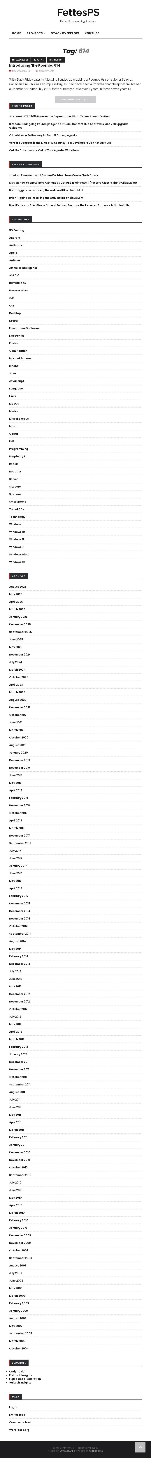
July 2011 (14, 1099)
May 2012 (15, 1024)
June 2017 (15, 858)
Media (13, 411)
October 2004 (19, 1348)
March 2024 (17, 670)
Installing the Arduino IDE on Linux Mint (57, 190)
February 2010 (18, 1220)
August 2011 (17, 1092)
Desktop (15, 313)
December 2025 (20, 624)
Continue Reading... (76, 99)
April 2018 (15, 820)
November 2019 (19, 768)
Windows (15, 524)
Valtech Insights (20, 1382)
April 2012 (15, 1032)
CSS (12, 305)
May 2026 (15, 594)
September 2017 (20, 843)
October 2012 (18, 1009)
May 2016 (15, 881)
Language (16, 388)
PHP (11, 441)
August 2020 (18, 745)
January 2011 (17, 1145)
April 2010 (15, 1205)
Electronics (16, 336)
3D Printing (16, 230)
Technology (56, 60)
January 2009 (18, 1311)
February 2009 (19, 1303)
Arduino (14, 260)
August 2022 (17, 700)
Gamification (18, 351)
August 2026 (17, 587)
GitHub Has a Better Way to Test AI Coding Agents (43, 135)
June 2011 (15, 1107)
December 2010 (19, 1152)
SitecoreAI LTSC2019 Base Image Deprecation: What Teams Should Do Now (59, 116)
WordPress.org (19, 1430)
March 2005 (17, 1341)
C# (11, 298)
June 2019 (15, 775)
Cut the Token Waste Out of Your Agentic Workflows (44, 150)
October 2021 (18, 715)
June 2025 (16, 639)
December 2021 (19, 707)
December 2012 (19, 994)
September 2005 (20, 1333)
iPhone (13, 366)
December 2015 (19, 903)
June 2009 (16, 1280)
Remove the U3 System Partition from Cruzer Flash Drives (59, 175)
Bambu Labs (17, 283)
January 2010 (18, 1228)
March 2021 (16, 730)
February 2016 (18, 896)
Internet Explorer (20, 358)
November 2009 (20, 1243)
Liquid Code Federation (25, 1379)
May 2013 (15, 986)
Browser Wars (18, 290)
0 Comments (46, 70)
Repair (13, 464)
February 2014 (18, 956)
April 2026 (16, 602)
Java (12, 373)
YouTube (92, 33)
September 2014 (20, 934)
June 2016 (15, 873)
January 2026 (18, 617)
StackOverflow (65, 33)
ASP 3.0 (14, 275)
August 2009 (18, 1265)
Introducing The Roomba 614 (34, 65)
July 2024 (15, 662)
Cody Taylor (17, 1371)
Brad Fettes (17, 205)
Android (14, 238)
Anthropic (16, 245)
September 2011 (19, 1084)
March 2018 (16, 828)
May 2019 (15, 783)
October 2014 (18, 926)
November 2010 (19, 1160)
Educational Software (24, 328)
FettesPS (78, 12)
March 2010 (17, 1213)
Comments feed (20, 1422)
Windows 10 (17, 532)
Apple (13, 253)
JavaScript (16, 381)
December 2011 (19, 1062)
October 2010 (18, 1167)
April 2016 (15, 888)
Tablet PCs (16, 509)
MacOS (14, 403)
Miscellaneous (20, 60)
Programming (18, 449)
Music (13, 426)
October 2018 (18, 813)
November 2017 (19, 835)
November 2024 (20, 654)
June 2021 (15, 722)
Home (16, 33)
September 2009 (20, 1258)
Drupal (13, 321)
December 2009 (20, 1235)
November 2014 (19, 918)
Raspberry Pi (17, 456)
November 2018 (19, 805)
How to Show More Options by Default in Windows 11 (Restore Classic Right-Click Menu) (78, 183)
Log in (13, 1407)
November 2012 (19, 1001)
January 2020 (18, 752)
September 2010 (20, 1175)
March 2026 (17, 609)
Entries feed (17, 1415)
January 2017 (18, 866)
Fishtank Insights (20, 1375)
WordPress (96, 1451)
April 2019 (15, 790)
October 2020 (18, 737)
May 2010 (15, 1198)
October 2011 (18, 1077)
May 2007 (15, 1326)
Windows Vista (19, 554)
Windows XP (17, 562)
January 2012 (18, 1054)
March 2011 (16, 1130)
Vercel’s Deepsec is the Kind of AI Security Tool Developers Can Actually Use (60, 143)
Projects (35, 33)
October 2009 (18, 1250)
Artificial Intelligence (23, 268)
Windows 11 (16, 539)
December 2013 (19, 964)
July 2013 (15, 971)
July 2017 (15, 851)
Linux (12, 396)
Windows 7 (16, 547)
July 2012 (15, 1016)
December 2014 (19, 911)
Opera (13, 434)
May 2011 (15, 1115)
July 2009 (15, 1273)
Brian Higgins (18, 190)
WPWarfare (66, 1451)
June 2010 (15, 1190)
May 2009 (15, 1288)
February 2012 (18, 1047)
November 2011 (19, 1069)
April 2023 (16, 685)
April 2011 (15, 1122)
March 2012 (16, 1039)
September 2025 (20, 632)
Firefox (14, 343)
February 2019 (18, 798)
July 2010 (15, 1182)
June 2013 (15, 979)
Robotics (39, 60)
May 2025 (15, 647)
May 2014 (15, 949)
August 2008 (18, 1318)
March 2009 (17, 1296)
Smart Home (17, 502)
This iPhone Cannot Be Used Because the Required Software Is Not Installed (80, 205)
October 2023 (18, 677)
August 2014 (17, 941)
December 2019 (19, 760)
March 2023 (17, 692)
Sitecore (15, 486)
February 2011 (18, 1137)
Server (13, 479)
